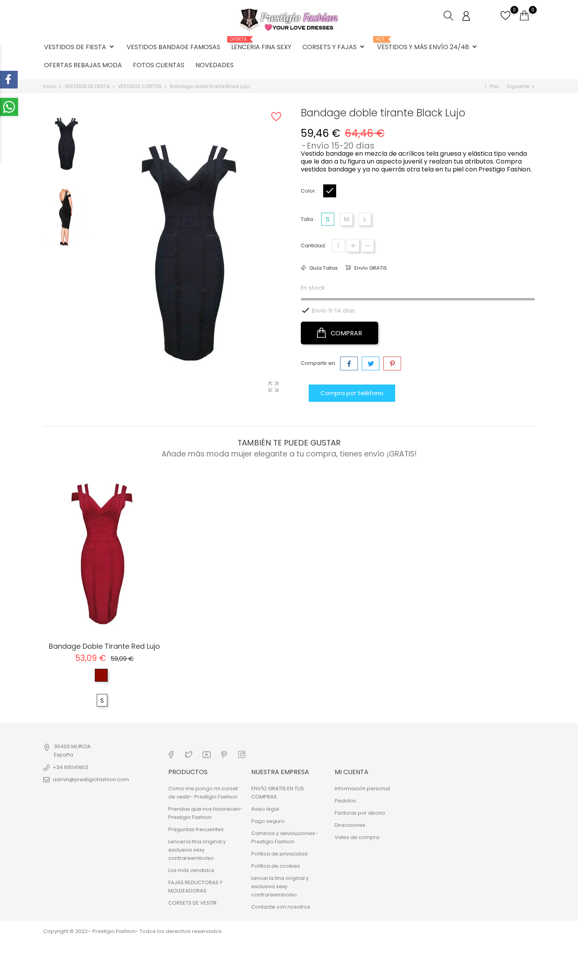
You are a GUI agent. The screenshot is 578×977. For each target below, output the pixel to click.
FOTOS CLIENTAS (158, 65)
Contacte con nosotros (280, 907)
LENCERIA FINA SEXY (261, 44)
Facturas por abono (360, 813)
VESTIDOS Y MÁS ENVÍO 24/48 (428, 44)
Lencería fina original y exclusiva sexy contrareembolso (197, 850)
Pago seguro (268, 821)
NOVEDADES (214, 65)
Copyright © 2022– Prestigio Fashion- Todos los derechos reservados (132, 931)
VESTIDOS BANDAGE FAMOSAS (173, 47)
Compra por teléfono (351, 393)
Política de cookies (275, 866)
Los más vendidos (191, 870)
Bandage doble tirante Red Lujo (104, 646)
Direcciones (350, 825)
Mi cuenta (351, 771)
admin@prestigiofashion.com (91, 779)
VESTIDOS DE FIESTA (80, 47)
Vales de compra (357, 837)
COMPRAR (345, 333)
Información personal (362, 788)
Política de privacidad (279, 853)
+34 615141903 (70, 767)
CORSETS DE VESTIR (192, 903)
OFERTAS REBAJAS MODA (83, 65)
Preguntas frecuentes (196, 829)
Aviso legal (265, 809)
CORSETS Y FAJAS (334, 47)
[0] (505, 20)
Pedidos (345, 800)
